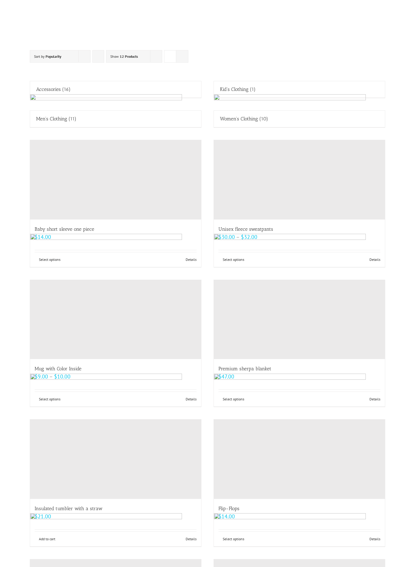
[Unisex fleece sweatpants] (299, 180)
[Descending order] (98, 56)
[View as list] (182, 56)
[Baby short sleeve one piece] (115, 180)
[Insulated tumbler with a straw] (115, 459)
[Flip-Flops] (299, 459)
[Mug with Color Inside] (115, 319)
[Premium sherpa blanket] (299, 319)
